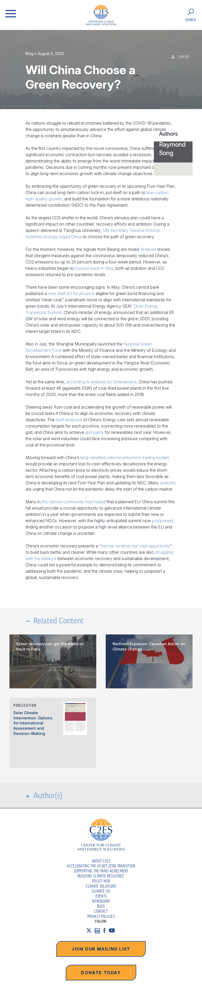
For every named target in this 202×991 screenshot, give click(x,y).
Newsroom (101, 901)
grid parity (94, 432)
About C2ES (101, 860)
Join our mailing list (101, 949)
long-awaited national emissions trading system (125, 457)
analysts (168, 482)
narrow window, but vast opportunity (135, 545)
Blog (29, 53)
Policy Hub (101, 880)
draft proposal (69, 419)
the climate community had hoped (73, 501)
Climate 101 (101, 891)
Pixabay (58, 106)
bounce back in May (94, 268)
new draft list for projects (71, 293)
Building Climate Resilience (101, 875)
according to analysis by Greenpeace (101, 381)
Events (101, 896)
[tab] (173, 152)
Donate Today (101, 972)
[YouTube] (113, 930)
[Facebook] (106, 930)
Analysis (148, 249)
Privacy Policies (101, 916)
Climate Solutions (101, 886)
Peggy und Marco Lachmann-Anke (33, 106)
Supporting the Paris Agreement (101, 870)
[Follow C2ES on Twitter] (90, 930)
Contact (101, 911)
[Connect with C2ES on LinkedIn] (99, 930)
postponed (162, 520)
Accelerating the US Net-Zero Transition (101, 865)
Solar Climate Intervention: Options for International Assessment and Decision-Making (32, 722)
